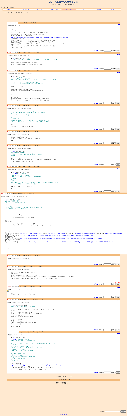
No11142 (14, 58)
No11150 (14, 172)
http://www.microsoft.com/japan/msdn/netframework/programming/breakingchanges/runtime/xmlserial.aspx (36, 365)
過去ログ (113, 9)
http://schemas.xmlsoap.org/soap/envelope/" (116, 233)
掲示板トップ (10, 9)
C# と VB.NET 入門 (24, 9)
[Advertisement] (63, 18)
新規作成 (39, 9)
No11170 (14, 337)
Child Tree (63, 414)
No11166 (14, 305)
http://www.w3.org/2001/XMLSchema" (56, 233)
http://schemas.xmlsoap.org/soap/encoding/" (85, 233)
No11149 (14, 151)
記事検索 (98, 9)
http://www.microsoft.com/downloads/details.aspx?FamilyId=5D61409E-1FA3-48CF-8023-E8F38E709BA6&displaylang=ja (40, 37)
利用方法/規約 (54, 9)
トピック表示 (69, 9)
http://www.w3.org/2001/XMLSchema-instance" (31, 233)
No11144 (14, 76)
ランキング (84, 9)
